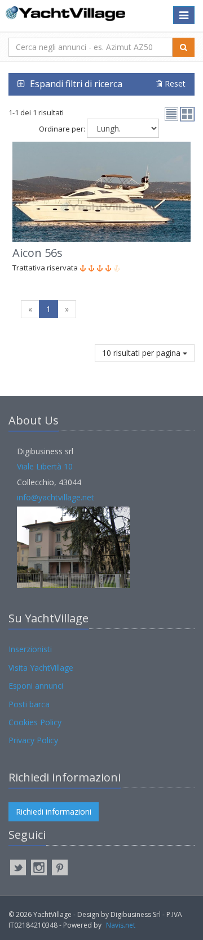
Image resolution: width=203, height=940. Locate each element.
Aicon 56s (37, 252)
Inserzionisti (30, 649)
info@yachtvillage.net (55, 497)
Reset (174, 83)
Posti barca (29, 704)
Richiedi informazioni (53, 811)
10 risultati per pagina (142, 352)
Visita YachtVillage (40, 667)
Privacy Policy (33, 740)
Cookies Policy (34, 722)
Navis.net (120, 925)
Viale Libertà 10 (45, 466)
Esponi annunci (35, 685)
